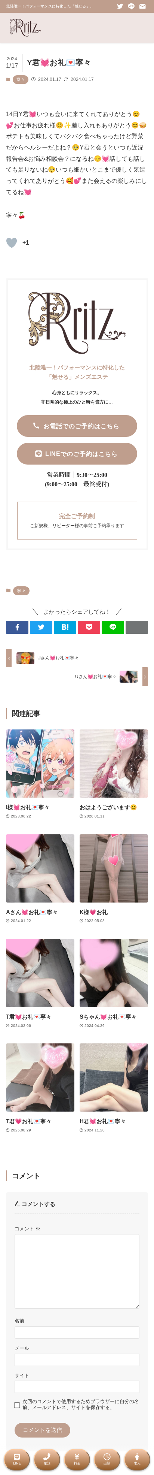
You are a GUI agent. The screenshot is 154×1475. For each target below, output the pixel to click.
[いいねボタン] (11, 242)
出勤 (107, 1463)
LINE (17, 1463)
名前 (19, 1321)
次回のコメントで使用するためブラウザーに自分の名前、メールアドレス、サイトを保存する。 (80, 1404)
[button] (17, 627)
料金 (77, 1463)
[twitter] (120, 6)
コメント (27, 1228)
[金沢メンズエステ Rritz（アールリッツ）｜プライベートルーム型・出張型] (25, 28)
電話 (47, 1463)
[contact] (142, 6)
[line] (131, 6)
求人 (137, 1463)
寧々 (20, 79)
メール (22, 1348)
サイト (22, 1375)
